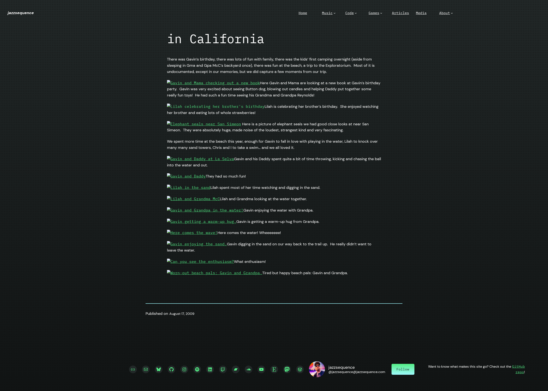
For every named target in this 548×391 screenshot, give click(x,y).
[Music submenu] (335, 13)
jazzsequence (21, 12)
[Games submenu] (381, 13)
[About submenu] (452, 13)
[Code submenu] (356, 13)
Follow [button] (402, 369)
